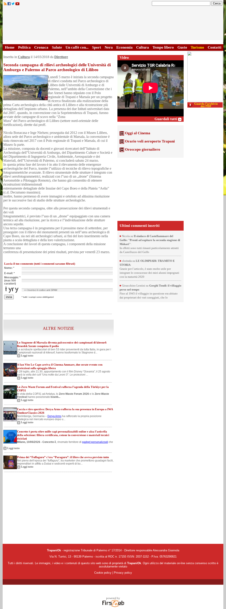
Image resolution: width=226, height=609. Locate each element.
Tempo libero (163, 47)
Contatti (214, 47)
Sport (96, 47)
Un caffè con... (77, 47)
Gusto (182, 47)
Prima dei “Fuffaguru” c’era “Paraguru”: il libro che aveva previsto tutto (63, 457)
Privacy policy (123, 572)
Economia (124, 47)
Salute (57, 47)
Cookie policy (102, 572)
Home (10, 47)
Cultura (142, 47)
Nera (109, 47)
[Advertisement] (150, 188)
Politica (24, 47)
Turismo (197, 47)
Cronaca (41, 47)
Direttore (61, 57)
